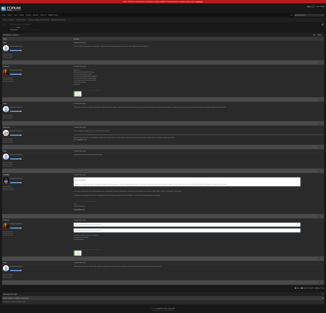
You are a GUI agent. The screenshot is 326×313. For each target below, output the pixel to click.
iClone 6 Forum (21, 20)
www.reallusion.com (79, 209)
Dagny (18, 27)
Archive (11, 20)
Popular (21, 15)
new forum (199, 1)
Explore (10, 15)
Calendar (28, 15)
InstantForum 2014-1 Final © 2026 (165, 308)
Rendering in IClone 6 (58, 20)
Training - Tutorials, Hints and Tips (38, 20)
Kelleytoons (6, 127)
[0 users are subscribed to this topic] (322, 24)
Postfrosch (6, 66)
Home (3, 15)
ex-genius (80, 139)
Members (35, 15)
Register (322, 6)
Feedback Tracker (53, 15)
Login (317, 6)
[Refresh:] (322, 298)
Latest (15, 15)
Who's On (43, 15)
